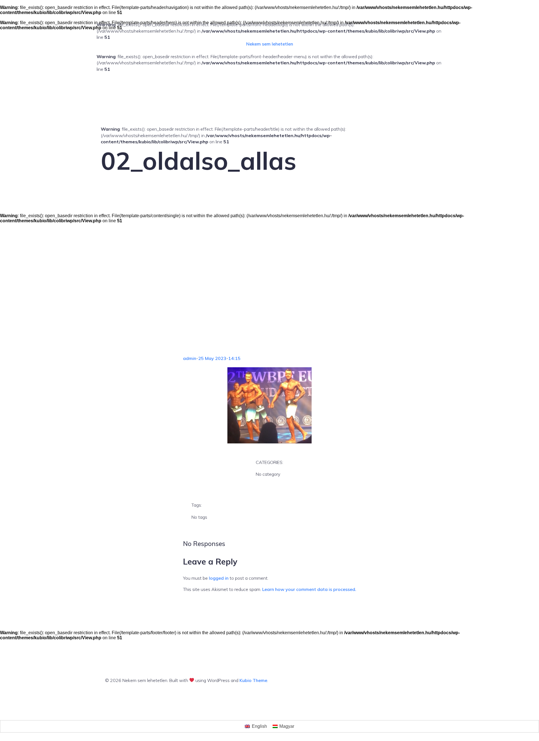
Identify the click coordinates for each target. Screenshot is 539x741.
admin (189, 358)
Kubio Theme (253, 680)
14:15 (234, 358)
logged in (219, 578)
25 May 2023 (212, 358)
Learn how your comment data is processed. (309, 589)
